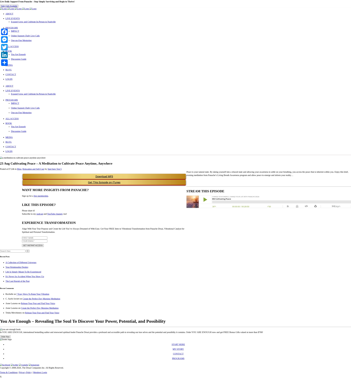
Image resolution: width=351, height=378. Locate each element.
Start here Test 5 (55, 169)
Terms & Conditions (9, 372)
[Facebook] (4, 32)
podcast (39, 214)
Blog (19, 169)
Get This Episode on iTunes (104, 182)
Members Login (40, 372)
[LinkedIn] (4, 55)
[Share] (4, 62)
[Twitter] (4, 47)
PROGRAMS (178, 358)
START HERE (178, 344)
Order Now (5, 337)
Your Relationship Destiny (16, 267)
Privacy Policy (25, 372)
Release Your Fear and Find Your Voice (38, 303)
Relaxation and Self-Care (33, 169)
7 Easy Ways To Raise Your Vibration (32, 294)
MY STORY (178, 349)
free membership (41, 196)
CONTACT (178, 354)
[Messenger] (4, 39)
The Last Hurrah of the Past (17, 281)
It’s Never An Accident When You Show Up (24, 276)
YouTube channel (54, 214)
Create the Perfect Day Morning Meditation (41, 299)
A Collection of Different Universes (20, 262)
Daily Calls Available (9, 6)
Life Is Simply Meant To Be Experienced (23, 272)
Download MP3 (104, 176)
